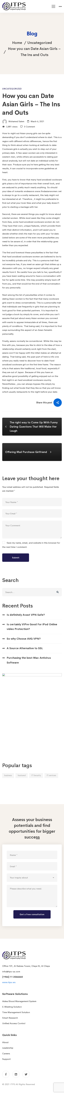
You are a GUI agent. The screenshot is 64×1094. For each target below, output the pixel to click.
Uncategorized (39, 42)
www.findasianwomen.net (48, 191)
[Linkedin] (15, 1074)
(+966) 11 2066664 (12, 976)
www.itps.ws (8, 982)
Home (17, 42)
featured (22, 775)
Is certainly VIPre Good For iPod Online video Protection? (32, 627)
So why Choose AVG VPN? (24, 638)
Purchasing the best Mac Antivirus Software (29, 660)
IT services (51, 775)
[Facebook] (5, 1074)
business (8, 775)
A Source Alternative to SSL (25, 648)
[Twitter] (26, 1074)
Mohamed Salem (16, 121)
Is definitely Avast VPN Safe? (26, 614)
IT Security (36, 775)
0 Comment (29, 126)
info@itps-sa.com (11, 971)
